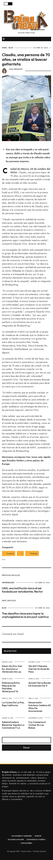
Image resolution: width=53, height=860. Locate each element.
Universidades (8, 582)
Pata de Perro (26, 843)
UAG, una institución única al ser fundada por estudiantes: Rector (22, 589)
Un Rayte (38, 836)
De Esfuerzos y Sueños (36, 840)
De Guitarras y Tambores (22, 836)
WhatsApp (33, 553)
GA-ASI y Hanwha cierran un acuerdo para (38, 669)
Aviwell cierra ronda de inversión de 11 (39, 684)
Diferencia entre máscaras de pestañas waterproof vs (11, 687)
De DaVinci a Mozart (16, 840)
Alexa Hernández (16, 69)
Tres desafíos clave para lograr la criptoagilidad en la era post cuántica (25, 615)
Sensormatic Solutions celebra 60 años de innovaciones (39, 706)
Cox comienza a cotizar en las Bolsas (37, 725)
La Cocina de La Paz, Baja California (13, 704)
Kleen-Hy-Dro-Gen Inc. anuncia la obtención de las (12, 669)
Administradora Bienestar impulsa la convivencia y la (13, 725)
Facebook (10, 553)
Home (4, 48)
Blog (11, 48)
